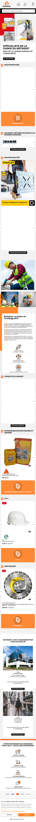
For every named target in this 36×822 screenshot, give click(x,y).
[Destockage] (18, 621)
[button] (18, 811)
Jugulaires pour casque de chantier (10, 541)
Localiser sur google (18, 734)
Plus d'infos (9, 58)
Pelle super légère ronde (8, 246)
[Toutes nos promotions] (18, 119)
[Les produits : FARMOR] (27, 142)
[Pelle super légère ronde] (18, 222)
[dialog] (18, 810)
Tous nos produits (18, 425)
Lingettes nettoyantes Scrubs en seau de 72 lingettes (15, 609)
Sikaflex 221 (5, 107)
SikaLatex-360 (5, 475)
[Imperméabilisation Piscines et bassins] (18, 487)
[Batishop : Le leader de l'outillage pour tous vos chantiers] (6, 4)
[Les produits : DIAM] (9, 142)
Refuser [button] (9, 814)
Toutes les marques (18, 149)
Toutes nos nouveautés (18, 252)
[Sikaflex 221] (18, 84)
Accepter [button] (26, 814)
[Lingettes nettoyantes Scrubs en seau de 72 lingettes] (18, 585)
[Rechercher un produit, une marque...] (33, 11)
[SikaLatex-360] (18, 452)
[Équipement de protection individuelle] (18, 555)
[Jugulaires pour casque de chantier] (18, 517)
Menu (33, 5)
